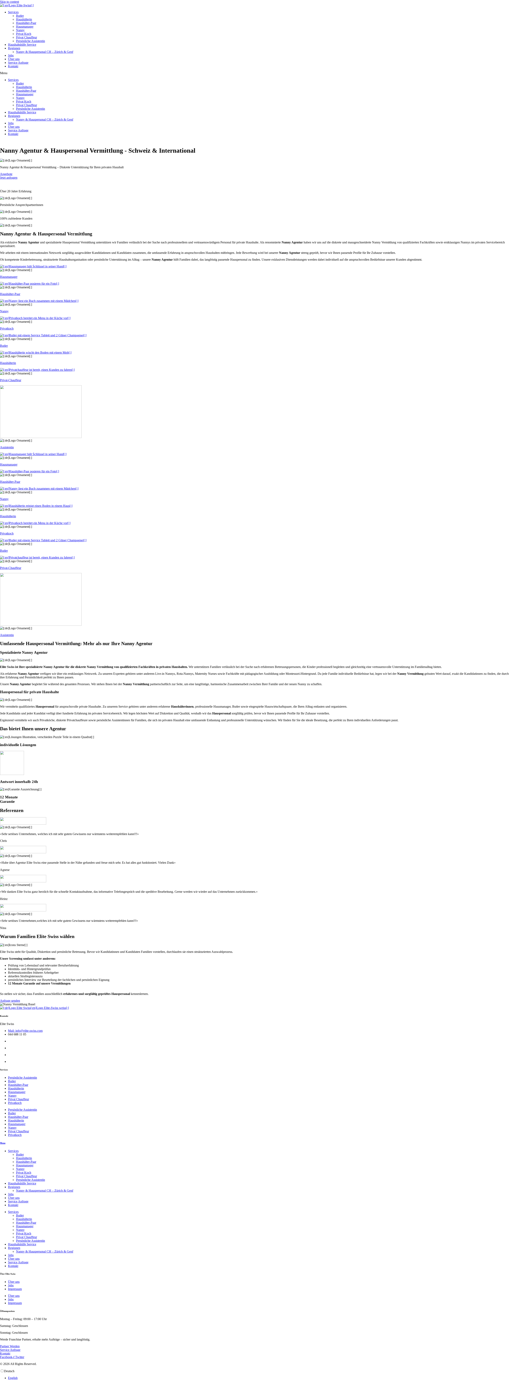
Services (13, 12)
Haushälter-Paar (26, 23)
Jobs (11, 55)
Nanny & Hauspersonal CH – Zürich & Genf (44, 51)
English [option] (13, 1378)
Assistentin (7, 447)
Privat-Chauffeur (10, 380)
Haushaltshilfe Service (22, 44)
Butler (20, 15)
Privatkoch (7, 328)
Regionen (14, 48)
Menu (2, 1143)
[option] (260, 1378)
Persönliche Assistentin (30, 41)
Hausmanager (24, 26)
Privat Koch (23, 33)
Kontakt (13, 66)
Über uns (14, 59)
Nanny (20, 30)
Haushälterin (24, 19)
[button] (256, 73)
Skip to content (9, 1)
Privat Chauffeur (26, 37)
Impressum (15, 1289)
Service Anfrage (18, 62)
